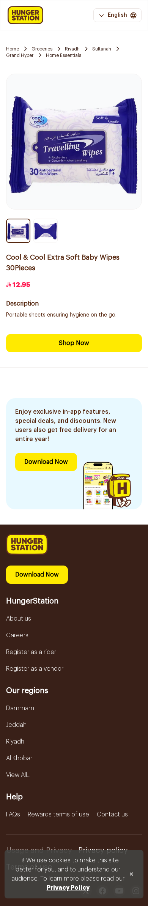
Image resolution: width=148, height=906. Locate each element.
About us (18, 619)
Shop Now (74, 343)
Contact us (112, 814)
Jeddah (16, 725)
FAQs (13, 814)
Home (12, 49)
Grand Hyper (19, 55)
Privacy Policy (68, 888)
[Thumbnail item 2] (45, 231)
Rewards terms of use (58, 814)
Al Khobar (19, 758)
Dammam (20, 708)
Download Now (46, 462)
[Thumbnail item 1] (18, 231)
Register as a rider (31, 652)
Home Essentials (63, 55)
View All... (18, 775)
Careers (17, 635)
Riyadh (72, 49)
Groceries (41, 49)
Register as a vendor (34, 669)
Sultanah (101, 49)
